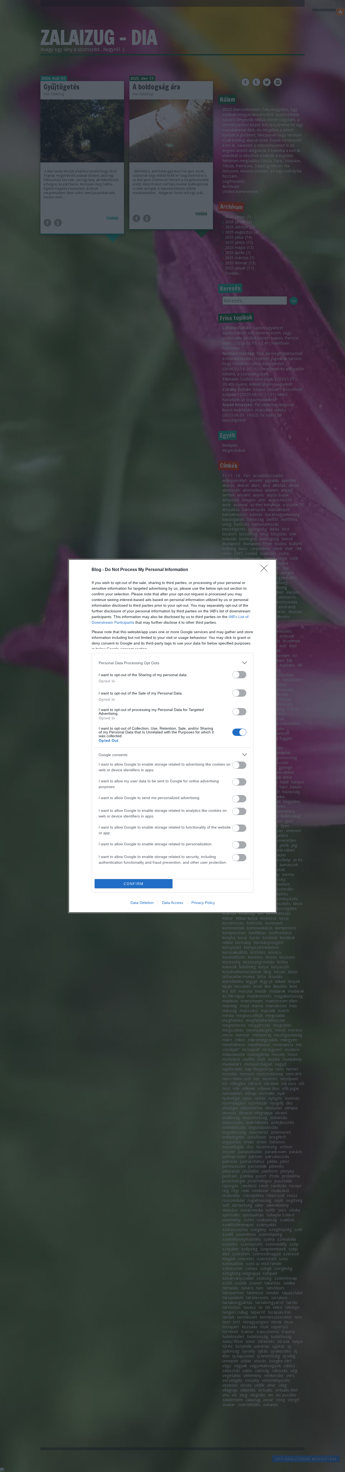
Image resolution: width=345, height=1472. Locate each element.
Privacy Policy (203, 902)
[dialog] (172, 736)
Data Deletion (142, 902)
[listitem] (172, 663)
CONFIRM (134, 884)
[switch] (239, 674)
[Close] (266, 570)
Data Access (172, 902)
